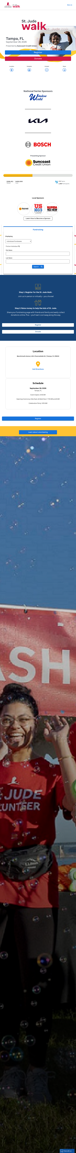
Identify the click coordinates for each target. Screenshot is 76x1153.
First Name (9, 250)
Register (38, 52)
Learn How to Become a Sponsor (38, 218)
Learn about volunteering (38, 432)
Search (36, 267)
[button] (67, 1151)
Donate (38, 58)
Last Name (9, 258)
